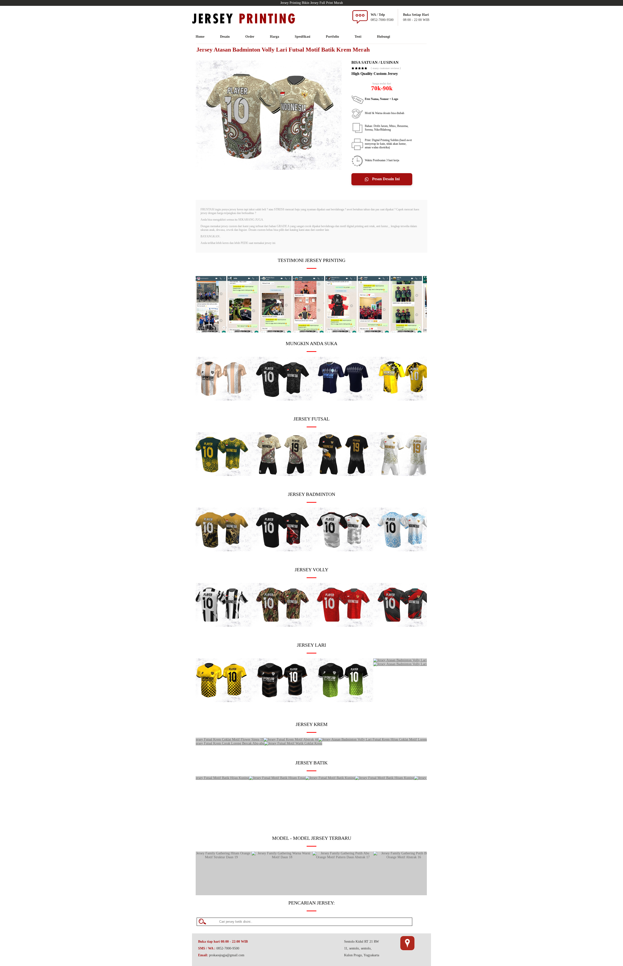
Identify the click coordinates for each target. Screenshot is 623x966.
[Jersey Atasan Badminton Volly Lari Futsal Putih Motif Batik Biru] (403, 550)
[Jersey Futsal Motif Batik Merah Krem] (282, 475)
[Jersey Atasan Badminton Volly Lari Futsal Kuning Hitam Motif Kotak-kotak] (221, 701)
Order (249, 36)
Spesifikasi (302, 36)
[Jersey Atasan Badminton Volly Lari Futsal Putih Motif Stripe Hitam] (221, 625)
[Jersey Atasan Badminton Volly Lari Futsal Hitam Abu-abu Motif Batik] (282, 399)
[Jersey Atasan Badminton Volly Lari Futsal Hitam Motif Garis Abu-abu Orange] (282, 701)
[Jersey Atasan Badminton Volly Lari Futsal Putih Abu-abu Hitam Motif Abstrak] (342, 550)
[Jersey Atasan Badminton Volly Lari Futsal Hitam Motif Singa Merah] (282, 550)
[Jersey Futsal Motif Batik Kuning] (330, 778)
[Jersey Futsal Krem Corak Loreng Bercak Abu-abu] (227, 743)
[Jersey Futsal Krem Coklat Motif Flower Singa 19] (227, 739)
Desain (225, 36)
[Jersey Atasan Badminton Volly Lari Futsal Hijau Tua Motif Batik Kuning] (221, 475)
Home (200, 36)
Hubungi (383, 36)
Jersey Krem (312, 724)
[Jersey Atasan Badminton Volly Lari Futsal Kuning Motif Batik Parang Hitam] (403, 399)
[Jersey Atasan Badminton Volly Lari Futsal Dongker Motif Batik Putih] (342, 399)
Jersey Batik (311, 762)
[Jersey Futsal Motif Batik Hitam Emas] (277, 778)
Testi (358, 36)
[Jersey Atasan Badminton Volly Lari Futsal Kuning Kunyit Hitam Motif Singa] (221, 550)
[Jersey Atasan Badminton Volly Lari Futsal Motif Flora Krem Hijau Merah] (282, 625)
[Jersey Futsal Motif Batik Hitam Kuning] (384, 778)
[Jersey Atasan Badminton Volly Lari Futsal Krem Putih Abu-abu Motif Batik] (221, 399)
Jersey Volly (311, 569)
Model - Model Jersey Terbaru (311, 838)
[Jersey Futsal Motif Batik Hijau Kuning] (220, 778)
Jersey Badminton (311, 494)
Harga (274, 36)
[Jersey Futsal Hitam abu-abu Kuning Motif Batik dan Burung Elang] (342, 475)
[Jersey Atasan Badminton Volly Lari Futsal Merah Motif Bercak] (342, 625)
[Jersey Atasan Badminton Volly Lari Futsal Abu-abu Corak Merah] (403, 625)
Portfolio (332, 36)
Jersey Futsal (311, 418)
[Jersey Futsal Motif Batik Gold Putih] (403, 475)
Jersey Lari (311, 645)
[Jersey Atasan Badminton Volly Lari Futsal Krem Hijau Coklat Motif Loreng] (373, 739)
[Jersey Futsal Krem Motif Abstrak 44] (291, 739)
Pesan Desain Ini (385, 179)
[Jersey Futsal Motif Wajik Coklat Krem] (293, 743)
